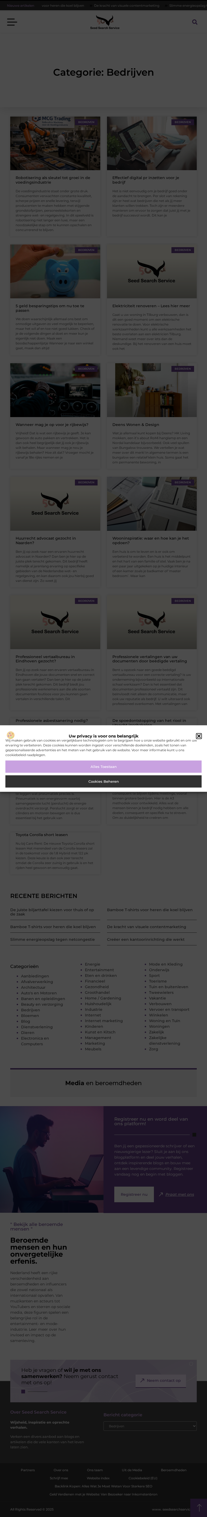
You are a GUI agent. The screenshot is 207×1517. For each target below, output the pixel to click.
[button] (199, 736)
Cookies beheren (103, 781)
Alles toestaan (104, 766)
